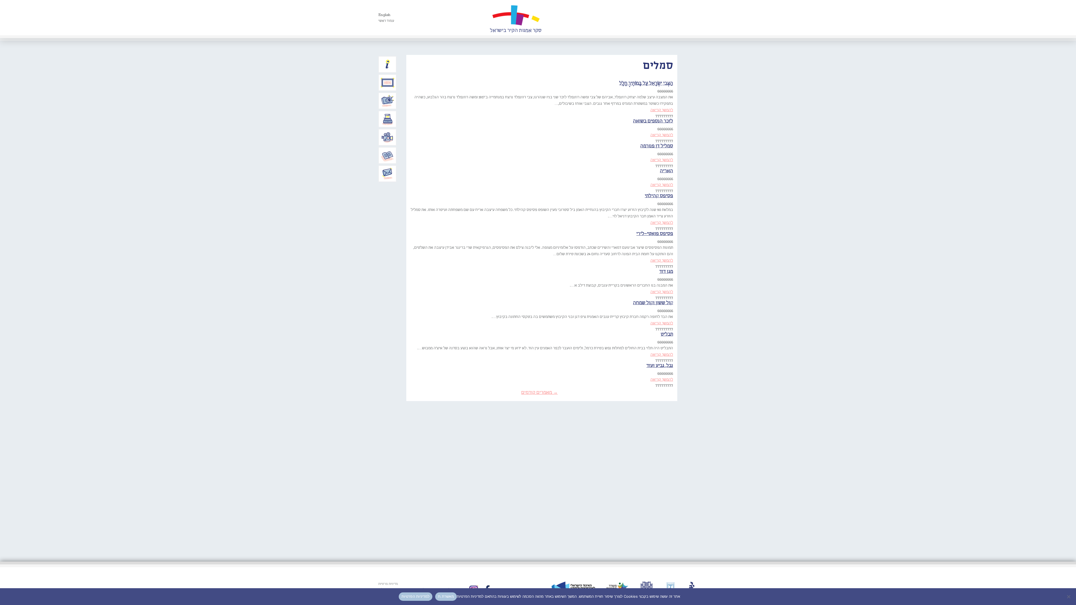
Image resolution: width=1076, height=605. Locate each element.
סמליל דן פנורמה (656, 146)
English (384, 15)
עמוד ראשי (386, 21)
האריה (666, 171)
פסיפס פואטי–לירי (654, 233)
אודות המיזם (387, 64)
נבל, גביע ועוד (659, 365)
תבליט (667, 334)
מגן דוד (666, 271)
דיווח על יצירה (387, 101)
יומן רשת (387, 119)
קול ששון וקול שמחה (653, 303)
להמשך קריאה (661, 110)
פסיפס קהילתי (659, 196)
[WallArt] (515, 17)
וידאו (387, 137)
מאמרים (387, 155)
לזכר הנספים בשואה (653, 121)
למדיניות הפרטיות (416, 596)
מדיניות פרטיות (388, 584)
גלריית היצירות (387, 82)
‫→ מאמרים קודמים (539, 392)
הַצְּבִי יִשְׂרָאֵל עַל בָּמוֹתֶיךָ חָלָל (646, 83)
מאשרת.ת (446, 596)
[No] (1069, 596)
